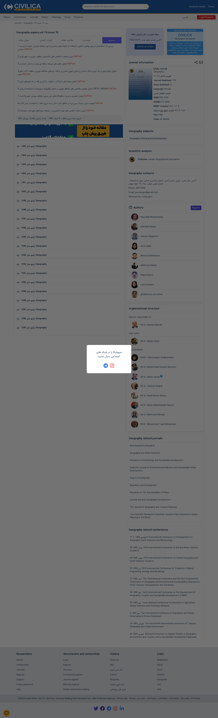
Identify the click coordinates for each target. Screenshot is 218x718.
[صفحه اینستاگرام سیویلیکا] (112, 365)
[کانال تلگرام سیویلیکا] (105, 365)
